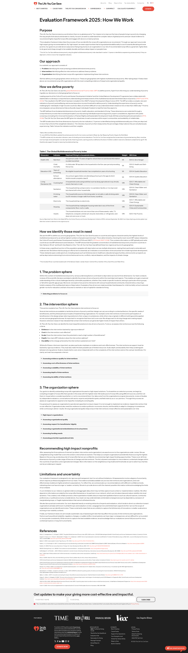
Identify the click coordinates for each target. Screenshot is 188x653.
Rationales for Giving (97, 638)
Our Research (95, 8)
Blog (110, 3)
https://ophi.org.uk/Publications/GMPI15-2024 (84, 564)
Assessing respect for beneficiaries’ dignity (59, 424)
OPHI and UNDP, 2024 (101, 240)
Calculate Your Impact (126, 8)
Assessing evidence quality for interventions (60, 358)
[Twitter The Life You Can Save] (55, 641)
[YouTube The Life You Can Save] (63, 641)
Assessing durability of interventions (57, 377)
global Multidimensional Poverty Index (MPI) (82, 91)
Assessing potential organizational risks (58, 438)
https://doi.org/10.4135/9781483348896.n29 (51, 568)
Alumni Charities (115, 643)
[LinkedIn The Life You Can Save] (60, 641)
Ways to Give (118, 3)
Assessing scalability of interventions (57, 368)
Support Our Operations (118, 634)
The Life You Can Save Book (75, 8)
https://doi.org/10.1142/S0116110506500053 (99, 546)
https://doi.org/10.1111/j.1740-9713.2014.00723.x (83, 541)
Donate (148, 9)
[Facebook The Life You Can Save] (57, 641)
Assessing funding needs (52, 433)
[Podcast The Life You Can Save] (68, 641)
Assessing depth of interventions (56, 372)
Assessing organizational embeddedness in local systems (65, 429)
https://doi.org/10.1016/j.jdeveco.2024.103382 (60, 538)
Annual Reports (95, 643)
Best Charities (42, 8)
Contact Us (140, 3)
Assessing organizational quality (55, 420)
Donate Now (62, 647)
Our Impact (110, 8)
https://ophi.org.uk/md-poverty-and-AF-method (122, 560)
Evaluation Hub (95, 635)
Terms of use (135, 631)
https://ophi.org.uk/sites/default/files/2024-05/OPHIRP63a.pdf (59, 579)
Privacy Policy (135, 604)
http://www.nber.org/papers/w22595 (135, 543)
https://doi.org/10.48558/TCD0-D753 (114, 575)
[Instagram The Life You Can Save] (66, 641)
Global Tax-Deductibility (118, 639)
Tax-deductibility (129, 3)
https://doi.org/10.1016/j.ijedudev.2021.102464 (131, 551)
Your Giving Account (117, 636)
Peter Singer (76, 627)
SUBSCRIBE (145, 600)
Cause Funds (57, 8)
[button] (94, 293)
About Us (103, 3)
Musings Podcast (96, 640)
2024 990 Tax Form (137, 638)
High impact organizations (53, 415)
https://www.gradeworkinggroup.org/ (99, 548)
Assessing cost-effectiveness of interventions (61, 363)
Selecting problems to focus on (55, 294)
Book (98, 633)
